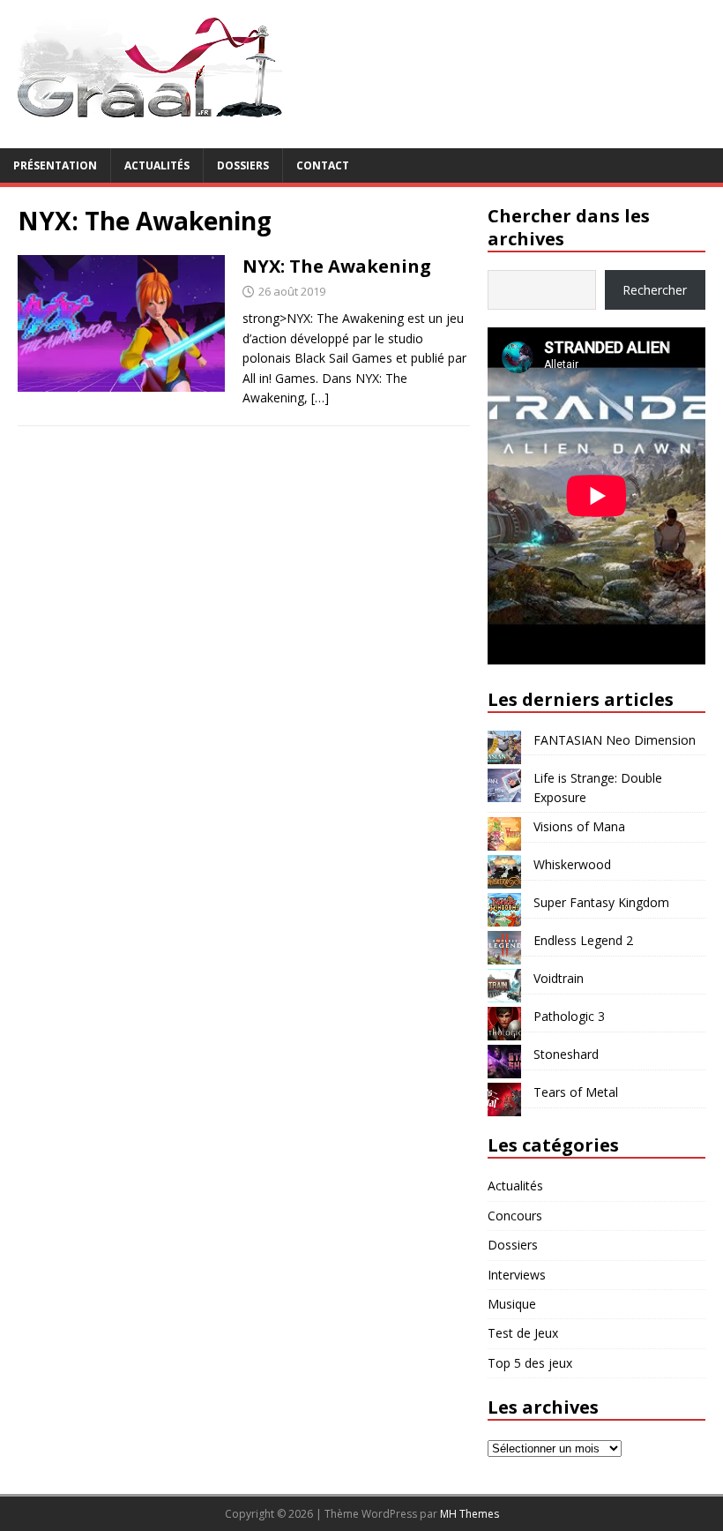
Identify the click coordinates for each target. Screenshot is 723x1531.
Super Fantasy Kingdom (601, 902)
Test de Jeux (523, 1333)
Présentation (55, 165)
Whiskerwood (572, 864)
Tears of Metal (575, 1092)
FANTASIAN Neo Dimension (614, 740)
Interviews (517, 1274)
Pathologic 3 (569, 1016)
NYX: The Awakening (336, 266)
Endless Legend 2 (583, 940)
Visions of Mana (579, 826)
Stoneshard (566, 1054)
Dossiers (243, 165)
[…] (320, 397)
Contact (322, 165)
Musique (512, 1303)
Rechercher (654, 289)
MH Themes (469, 1513)
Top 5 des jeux (530, 1363)
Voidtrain (558, 978)
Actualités (157, 165)
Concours (515, 1215)
